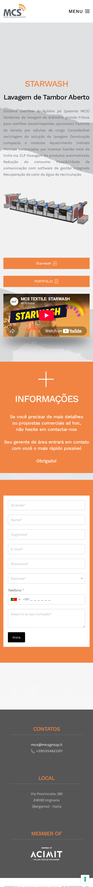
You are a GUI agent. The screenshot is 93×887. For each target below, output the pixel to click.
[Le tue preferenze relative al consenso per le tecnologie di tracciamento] (85, 879)
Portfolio (43, 281)
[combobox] (18, 599)
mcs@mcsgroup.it (46, 744)
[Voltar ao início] (14, 11)
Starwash (43, 263)
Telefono (16, 590)
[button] (79, 11)
